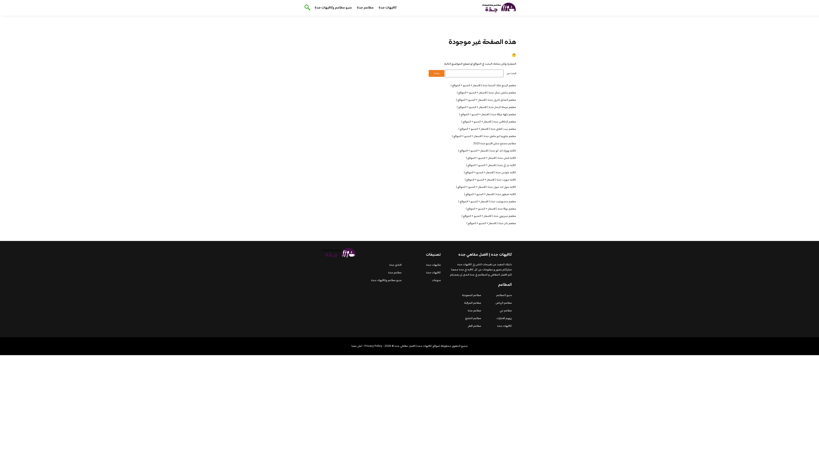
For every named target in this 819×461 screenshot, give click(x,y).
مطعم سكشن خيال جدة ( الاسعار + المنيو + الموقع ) (486, 92)
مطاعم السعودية (471, 295)
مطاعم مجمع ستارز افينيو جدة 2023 (494, 143)
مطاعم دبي (506, 310)
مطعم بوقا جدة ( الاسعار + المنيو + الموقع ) (491, 209)
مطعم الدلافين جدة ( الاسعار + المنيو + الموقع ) (488, 121)
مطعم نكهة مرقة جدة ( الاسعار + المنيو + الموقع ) (487, 114)
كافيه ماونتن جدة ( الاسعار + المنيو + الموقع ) (490, 172)
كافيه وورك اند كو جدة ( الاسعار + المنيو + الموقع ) (487, 150)
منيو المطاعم (504, 295)
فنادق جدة (395, 265)
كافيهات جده (504, 326)
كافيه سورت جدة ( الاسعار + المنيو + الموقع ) (490, 179)
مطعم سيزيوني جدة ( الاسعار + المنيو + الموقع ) (489, 216)
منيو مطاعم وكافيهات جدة (333, 8)
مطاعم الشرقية (472, 303)
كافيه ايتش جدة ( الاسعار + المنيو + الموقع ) (491, 158)
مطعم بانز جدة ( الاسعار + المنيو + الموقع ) (491, 223)
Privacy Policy (373, 346)
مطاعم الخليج (473, 318)
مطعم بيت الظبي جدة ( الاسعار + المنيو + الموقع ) (487, 129)
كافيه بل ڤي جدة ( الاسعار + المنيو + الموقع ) (491, 165)
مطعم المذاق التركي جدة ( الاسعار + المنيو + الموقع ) (486, 100)
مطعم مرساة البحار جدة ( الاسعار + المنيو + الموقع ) (486, 107)
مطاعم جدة (365, 8)
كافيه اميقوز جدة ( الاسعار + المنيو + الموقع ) (490, 194)
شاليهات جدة (433, 265)
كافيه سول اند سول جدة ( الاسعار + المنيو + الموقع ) (486, 187)
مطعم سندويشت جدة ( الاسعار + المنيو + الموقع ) (487, 201)
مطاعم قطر (474, 326)
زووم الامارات (504, 318)
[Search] (306, 8)
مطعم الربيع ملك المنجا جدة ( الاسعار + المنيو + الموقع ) (483, 85)
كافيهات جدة (388, 8)
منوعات (436, 280)
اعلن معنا (356, 346)
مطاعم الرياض (503, 303)
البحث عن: (511, 73)
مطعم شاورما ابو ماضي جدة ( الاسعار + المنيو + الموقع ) (484, 136)
